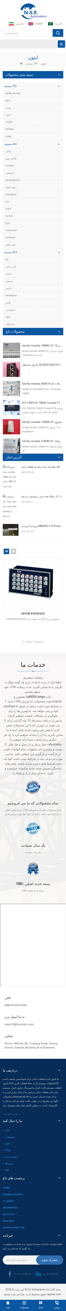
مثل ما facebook (22, 1274)
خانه (7, 1130)
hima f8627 (8, 1221)
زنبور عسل (11, 187)
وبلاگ (8, 1150)
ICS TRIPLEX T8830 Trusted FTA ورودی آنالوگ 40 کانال (42, 402)
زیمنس (9, 281)
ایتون (8, 114)
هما (7, 201)
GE (7, 259)
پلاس (8, 302)
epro (8, 100)
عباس (8, 151)
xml (7, 1170)
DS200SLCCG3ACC (13, 1194)
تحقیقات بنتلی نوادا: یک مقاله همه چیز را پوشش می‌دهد (42, 496)
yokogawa (11, 194)
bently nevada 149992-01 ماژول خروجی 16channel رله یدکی (42, 345)
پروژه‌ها (9, 1163)
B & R (8, 208)
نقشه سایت (11, 1156)
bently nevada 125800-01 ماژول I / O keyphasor (42, 422)
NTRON (9, 129)
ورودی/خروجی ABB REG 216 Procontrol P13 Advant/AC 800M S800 (42, 526)
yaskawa (10, 237)
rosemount (11, 230)
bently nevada (13, 93)
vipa (8, 317)
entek (8, 136)
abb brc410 (8, 1214)
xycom (9, 215)
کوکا (8, 223)
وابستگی (10, 324)
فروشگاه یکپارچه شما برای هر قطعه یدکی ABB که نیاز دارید (42, 466)
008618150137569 (16, 1005)
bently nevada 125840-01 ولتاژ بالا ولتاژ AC (42, 441)
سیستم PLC (11, 252)
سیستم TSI (32, 63)
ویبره (8, 107)
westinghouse (13, 180)
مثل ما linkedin (50, 1274)
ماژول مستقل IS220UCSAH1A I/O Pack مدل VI (42, 364)
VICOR (9, 122)
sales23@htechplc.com (19, 1024)
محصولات (10, 1137)
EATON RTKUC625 (33, 613)
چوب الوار (11, 244)
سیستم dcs (11, 143)
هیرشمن (10, 309)
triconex (10, 165)
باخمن (9, 288)
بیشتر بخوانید (11, 1113)
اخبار (7, 1143)
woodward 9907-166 (13, 1227)
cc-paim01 (8, 1201)
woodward (11, 295)
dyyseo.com (54, 1294)
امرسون (10, 172)
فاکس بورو (11, 158)
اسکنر (9, 273)
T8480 (6, 1187)
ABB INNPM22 (10, 1207)
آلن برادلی (11, 266)
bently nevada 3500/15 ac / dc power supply (42, 383)
